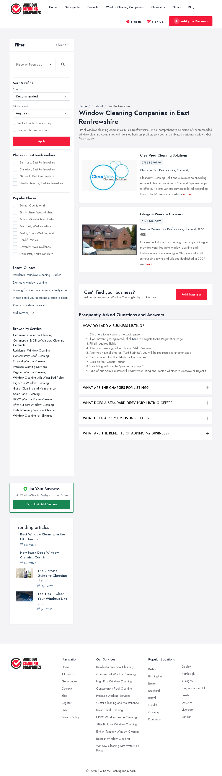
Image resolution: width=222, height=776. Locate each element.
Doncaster (154, 719)
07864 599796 (151, 163)
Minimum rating (22, 106)
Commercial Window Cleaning (32, 335)
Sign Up (157, 22)
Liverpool (187, 709)
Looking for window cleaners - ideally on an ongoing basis (41, 290)
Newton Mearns (150, 229)
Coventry (154, 712)
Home (53, 7)
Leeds (185, 695)
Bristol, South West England (37, 233)
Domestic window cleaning (30, 282)
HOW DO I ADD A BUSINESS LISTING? (113, 325)
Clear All (62, 45)
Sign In (136, 22)
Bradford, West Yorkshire (35, 226)
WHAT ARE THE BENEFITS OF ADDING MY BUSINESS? (126, 433)
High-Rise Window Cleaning (31, 383)
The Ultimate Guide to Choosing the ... (52, 575)
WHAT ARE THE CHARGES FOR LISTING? (116, 387)
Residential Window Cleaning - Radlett (37, 275)
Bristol (152, 698)
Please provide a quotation (29, 305)
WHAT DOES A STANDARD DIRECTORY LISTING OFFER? (128, 402)
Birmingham (155, 676)
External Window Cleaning (30, 361)
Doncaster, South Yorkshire (36, 254)
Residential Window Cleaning (31, 350)
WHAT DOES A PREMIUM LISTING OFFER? (116, 418)
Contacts (92, 7)
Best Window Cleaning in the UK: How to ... (42, 537)
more (187, 194)
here (99, 334)
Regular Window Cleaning (30, 372)
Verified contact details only (34, 123)
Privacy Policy (70, 717)
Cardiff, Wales (29, 240)
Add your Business (194, 21)
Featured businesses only (33, 130)
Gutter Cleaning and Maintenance (34, 388)
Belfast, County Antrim (33, 205)
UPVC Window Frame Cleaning (33, 399)
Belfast (152, 669)
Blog (191, 7)
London (186, 717)
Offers (177, 7)
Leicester (187, 702)
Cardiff (152, 705)
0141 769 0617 (151, 221)
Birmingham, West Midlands (37, 212)
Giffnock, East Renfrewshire (37, 176)
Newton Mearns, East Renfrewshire (41, 183)
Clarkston (146, 170)
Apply (41, 141)
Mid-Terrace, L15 (23, 313)
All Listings (68, 674)
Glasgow (187, 681)
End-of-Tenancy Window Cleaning (34, 410)
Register (67, 703)
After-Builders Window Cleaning (33, 405)
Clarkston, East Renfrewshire (37, 169)
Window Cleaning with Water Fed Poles (38, 377)
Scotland (182, 170)
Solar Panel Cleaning (26, 394)
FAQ (64, 710)
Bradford (154, 690)
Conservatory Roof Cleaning (31, 356)
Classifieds (158, 7)
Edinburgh (188, 674)
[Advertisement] (41, 448)
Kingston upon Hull (194, 688)
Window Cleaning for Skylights (32, 415)
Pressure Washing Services (30, 367)
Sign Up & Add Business (41, 504)
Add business (192, 294)
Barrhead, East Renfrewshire (37, 162)
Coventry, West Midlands (35, 247)
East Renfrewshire (164, 170)
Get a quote (72, 7)
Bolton (152, 683)
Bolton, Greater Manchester (37, 219)
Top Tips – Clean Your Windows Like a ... (52, 598)
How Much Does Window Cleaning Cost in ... (39, 555)
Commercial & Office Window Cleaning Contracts (38, 342)
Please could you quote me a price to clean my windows (41, 298)
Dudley (186, 666)
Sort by (17, 89)
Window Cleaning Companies (125, 7)
